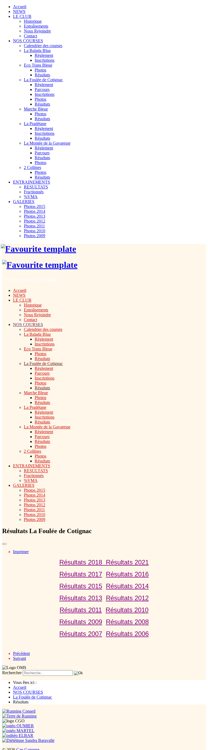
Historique (33, 21)
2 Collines (32, 167)
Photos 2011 (34, 226)
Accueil (19, 6)
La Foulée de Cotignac (43, 79)
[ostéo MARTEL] (18, 730)
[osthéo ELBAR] (17, 735)
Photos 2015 (34, 206)
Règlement (44, 55)
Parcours (42, 89)
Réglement (44, 128)
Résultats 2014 (127, 586)
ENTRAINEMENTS (31, 182)
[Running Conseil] (18, 711)
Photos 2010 (34, 231)
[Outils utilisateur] (4, 544)
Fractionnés (34, 192)
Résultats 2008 (127, 621)
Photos (40, 70)
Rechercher (12, 672)
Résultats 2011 (81, 610)
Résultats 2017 (80, 574)
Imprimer (21, 551)
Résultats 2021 (127, 562)
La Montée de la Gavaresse (47, 143)
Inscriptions (44, 60)
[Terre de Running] (19, 716)
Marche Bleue (36, 109)
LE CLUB (22, 16)
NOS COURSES (28, 40)
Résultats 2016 (127, 574)
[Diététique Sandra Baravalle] (28, 740)
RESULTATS (36, 187)
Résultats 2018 (82, 562)
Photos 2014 (34, 211)
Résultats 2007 (80, 633)
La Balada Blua (37, 50)
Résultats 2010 (127, 610)
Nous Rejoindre (37, 31)
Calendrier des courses (43, 45)
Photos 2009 (34, 235)
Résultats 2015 (80, 586)
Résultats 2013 (80, 598)
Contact (30, 36)
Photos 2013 (34, 216)
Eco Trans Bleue (38, 65)
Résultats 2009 (80, 621)
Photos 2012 (34, 221)
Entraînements (36, 26)
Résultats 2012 (127, 598)
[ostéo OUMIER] (18, 725)
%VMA (31, 196)
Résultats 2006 (127, 633)
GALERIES (23, 201)
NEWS (19, 11)
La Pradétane (35, 123)
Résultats (42, 75)
